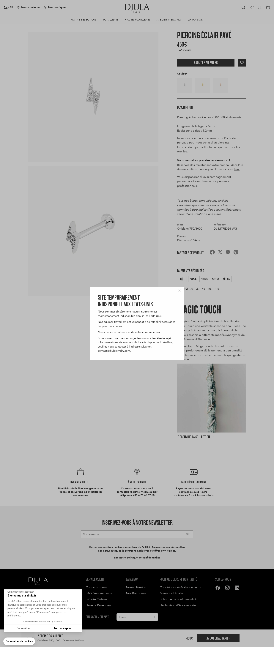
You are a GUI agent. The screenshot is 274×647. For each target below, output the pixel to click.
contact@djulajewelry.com (114, 351)
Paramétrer (23, 628)
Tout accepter (62, 628)
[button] (19, 641)
